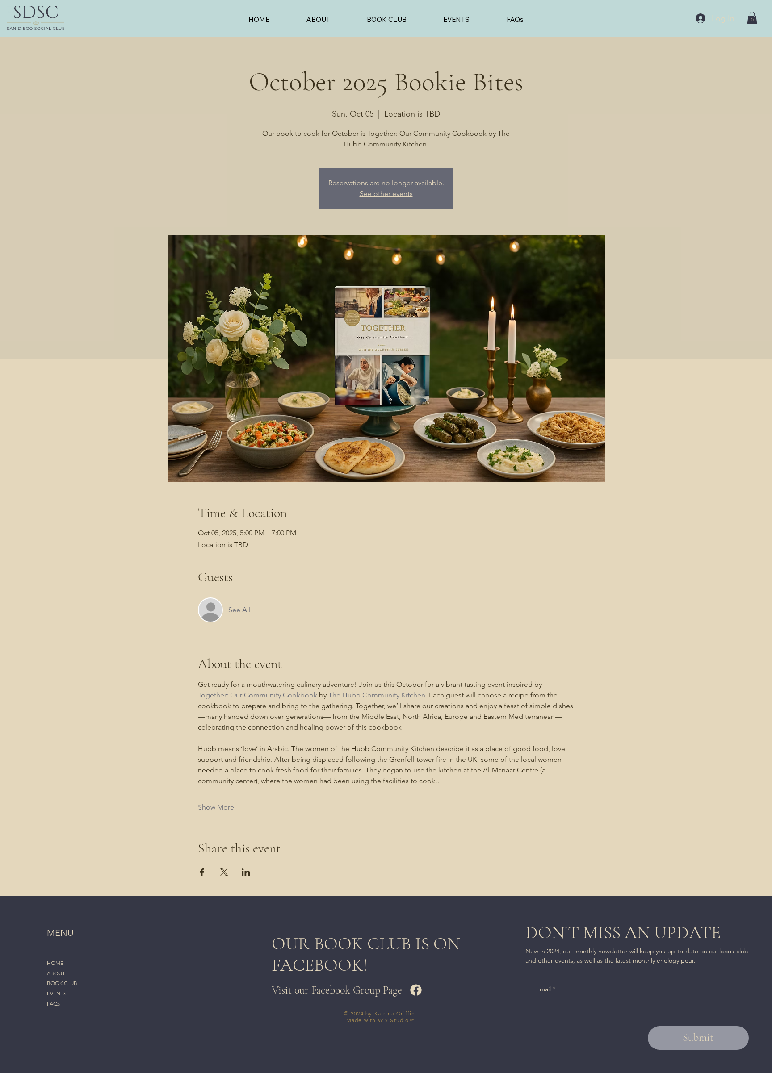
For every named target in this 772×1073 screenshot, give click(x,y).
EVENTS (57, 993)
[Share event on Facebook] (202, 872)
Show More (216, 807)
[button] (752, 18)
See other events (386, 193)
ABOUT (56, 973)
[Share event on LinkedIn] (246, 872)
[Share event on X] (224, 872)
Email (545, 989)
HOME (55, 963)
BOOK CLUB (62, 983)
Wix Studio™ (396, 1020)
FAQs (53, 1003)
